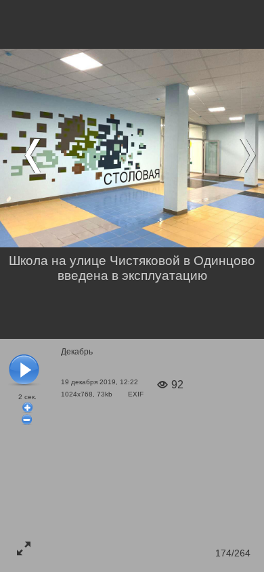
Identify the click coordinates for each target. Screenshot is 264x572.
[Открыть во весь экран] (24, 548)
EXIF (136, 394)
